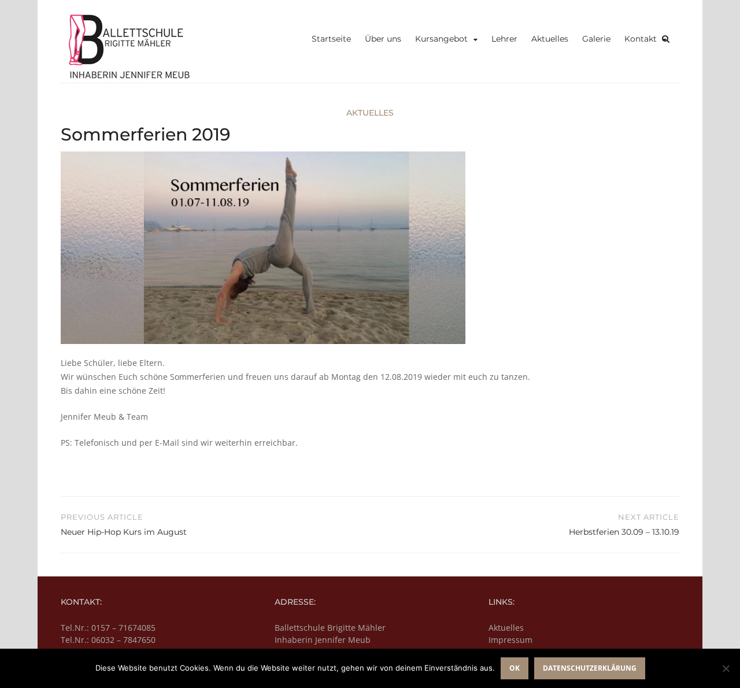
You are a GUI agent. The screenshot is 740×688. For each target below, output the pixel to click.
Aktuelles (549, 39)
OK (514, 668)
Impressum (510, 639)
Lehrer (504, 39)
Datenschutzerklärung (590, 668)
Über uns (383, 39)
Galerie (596, 39)
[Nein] (725, 668)
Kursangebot (441, 39)
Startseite (331, 39)
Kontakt (640, 39)
